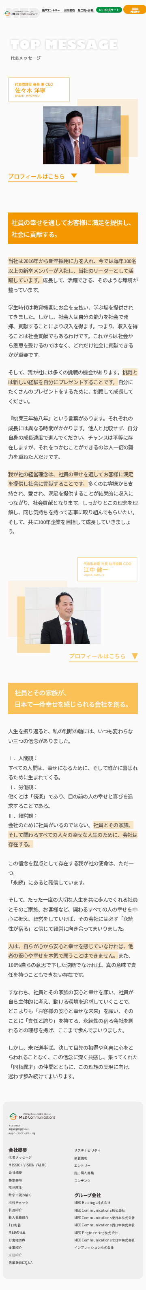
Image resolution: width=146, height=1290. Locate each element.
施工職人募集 (84, 1173)
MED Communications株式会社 (99, 1210)
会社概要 (15, 1172)
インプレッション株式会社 (94, 1247)
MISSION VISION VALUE (27, 1165)
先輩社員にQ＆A (20, 1262)
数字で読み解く (20, 1195)
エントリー (82, 1165)
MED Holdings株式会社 (92, 1202)
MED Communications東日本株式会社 (104, 1217)
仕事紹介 (15, 1247)
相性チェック (18, 1202)
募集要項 (15, 1180)
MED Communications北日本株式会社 (104, 1240)
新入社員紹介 (18, 1217)
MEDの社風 (17, 1232)
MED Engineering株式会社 (96, 1232)
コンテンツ (82, 1180)
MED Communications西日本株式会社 (104, 1225)
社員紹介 (15, 1210)
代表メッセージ (20, 1157)
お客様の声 (17, 1240)
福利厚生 (15, 1187)
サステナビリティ (87, 1150)
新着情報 (80, 1158)
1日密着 (14, 1225)
